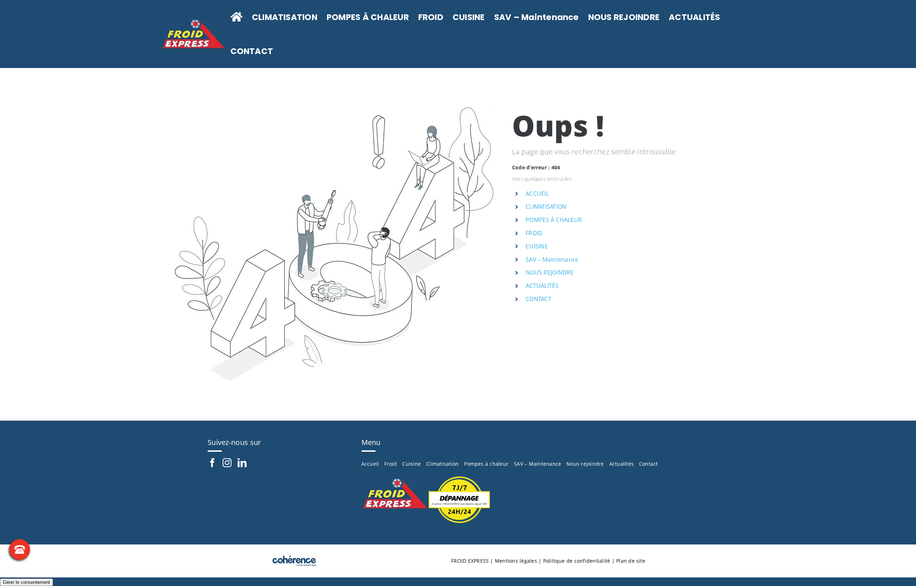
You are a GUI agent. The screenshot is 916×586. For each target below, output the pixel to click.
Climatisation (442, 463)
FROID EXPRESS (470, 560)
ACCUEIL (537, 194)
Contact (648, 463)
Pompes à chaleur (486, 463)
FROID (534, 233)
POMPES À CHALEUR (554, 220)
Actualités (621, 463)
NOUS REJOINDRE (550, 272)
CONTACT (538, 299)
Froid (390, 463)
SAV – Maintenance (552, 259)
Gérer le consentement (26, 582)
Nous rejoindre (585, 463)
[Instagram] (227, 462)
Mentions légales (516, 560)
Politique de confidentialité (576, 560)
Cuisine (411, 463)
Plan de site (630, 560)
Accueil (370, 463)
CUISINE (537, 246)
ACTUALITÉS (542, 286)
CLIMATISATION (546, 206)
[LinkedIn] (242, 462)
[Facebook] (212, 462)
